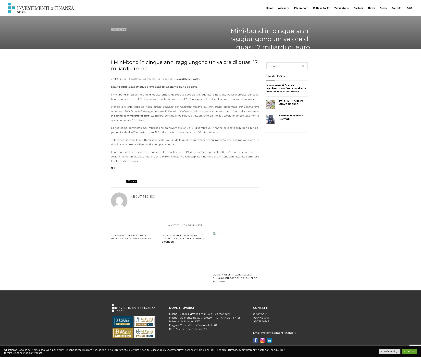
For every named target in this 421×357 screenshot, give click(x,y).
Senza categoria (190, 79)
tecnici (118, 79)
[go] (303, 66)
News (178, 79)
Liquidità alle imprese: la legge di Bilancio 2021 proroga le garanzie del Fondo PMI (235, 278)
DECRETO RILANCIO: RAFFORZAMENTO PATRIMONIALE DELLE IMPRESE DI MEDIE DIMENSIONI (183, 238)
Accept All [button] (409, 351)
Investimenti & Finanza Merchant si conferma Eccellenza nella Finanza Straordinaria (286, 88)
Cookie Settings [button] (389, 351)
